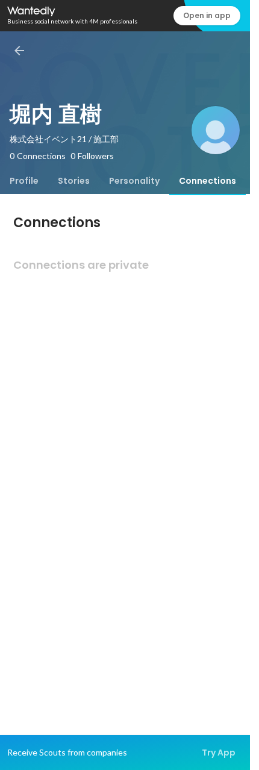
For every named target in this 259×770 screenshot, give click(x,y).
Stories (74, 181)
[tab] (24, 180)
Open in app (207, 15)
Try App (219, 753)
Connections (207, 181)
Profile (24, 181)
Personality (134, 181)
